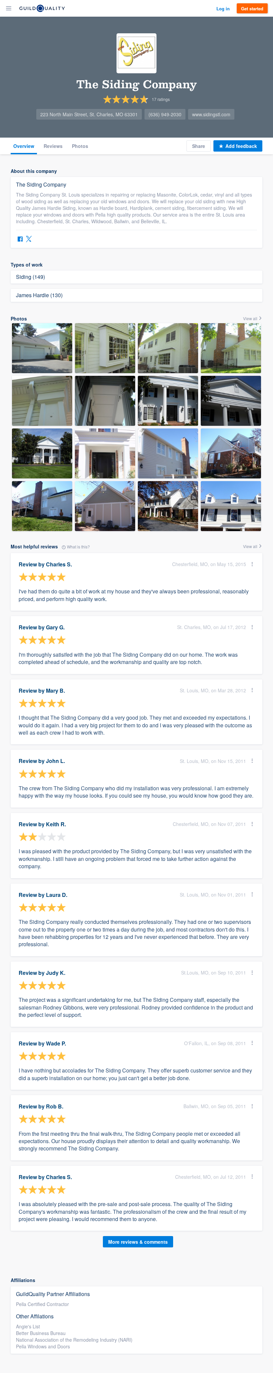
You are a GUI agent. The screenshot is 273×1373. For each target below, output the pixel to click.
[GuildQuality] (42, 8)
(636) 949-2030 (164, 114)
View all (250, 318)
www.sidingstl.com (211, 114)
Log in (223, 8)
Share (198, 146)
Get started (252, 8)
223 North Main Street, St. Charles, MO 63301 (89, 114)
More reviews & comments (138, 1241)
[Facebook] (20, 240)
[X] (29, 240)
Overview (23, 146)
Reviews (53, 146)
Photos (80, 146)
